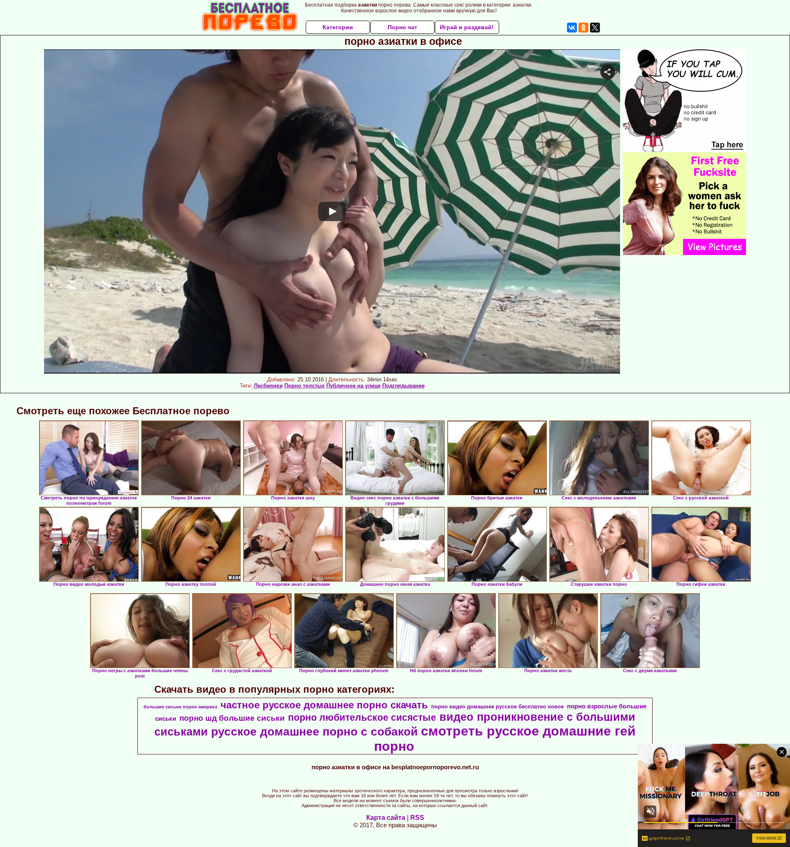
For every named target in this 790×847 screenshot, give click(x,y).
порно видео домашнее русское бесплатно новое (497, 706)
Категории (338, 27)
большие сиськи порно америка (180, 706)
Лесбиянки (268, 386)
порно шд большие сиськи (232, 718)
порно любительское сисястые (362, 717)
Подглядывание (403, 386)
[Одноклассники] (583, 27)
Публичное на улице (353, 386)
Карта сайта (385, 817)
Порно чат (402, 27)
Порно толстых (304, 386)
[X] (595, 27)
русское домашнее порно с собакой (314, 731)
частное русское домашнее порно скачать (324, 704)
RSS (417, 817)
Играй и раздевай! (467, 27)
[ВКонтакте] (572, 27)
